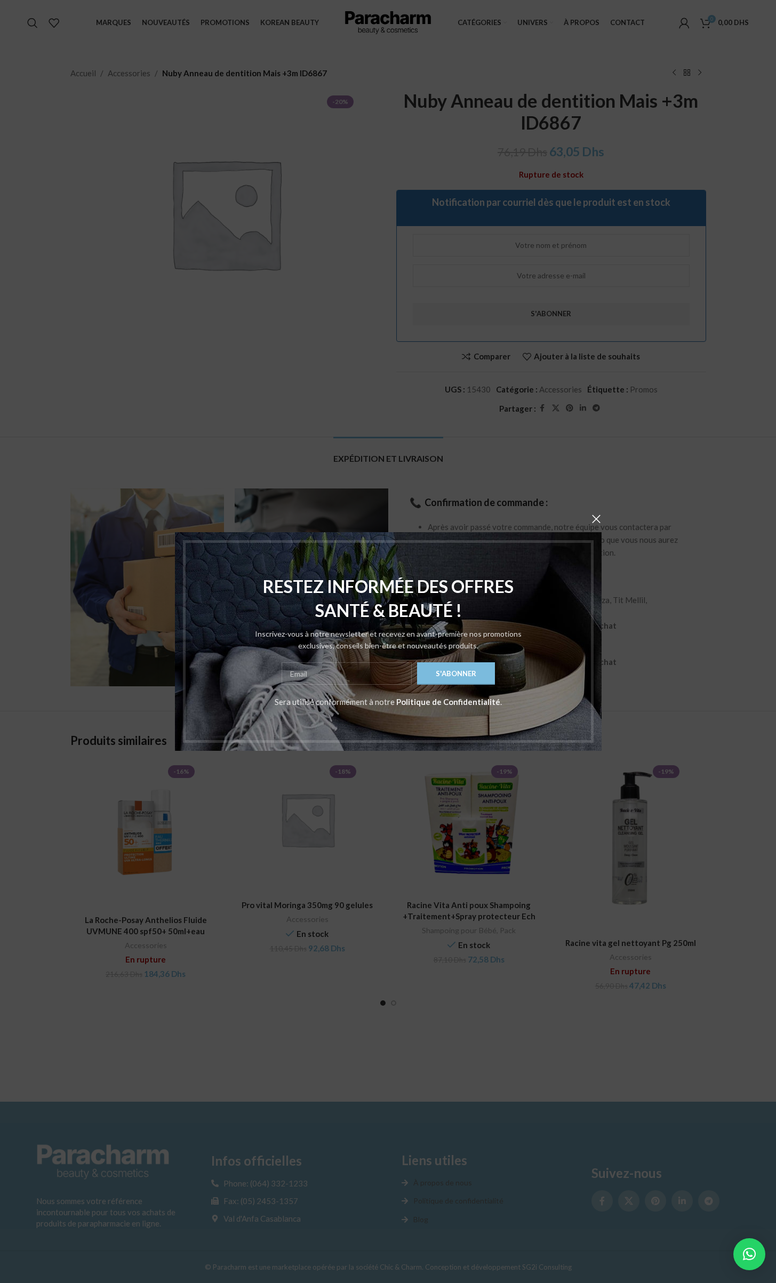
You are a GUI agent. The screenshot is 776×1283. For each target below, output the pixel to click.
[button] (749, 1254)
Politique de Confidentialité (448, 702)
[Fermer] (596, 519)
